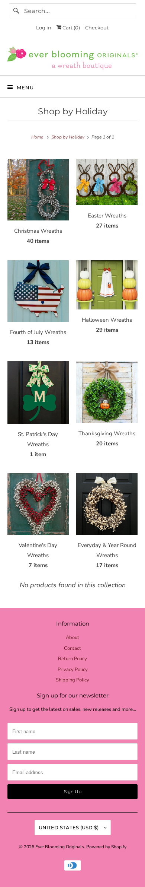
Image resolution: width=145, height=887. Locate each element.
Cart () (70, 28)
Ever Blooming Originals (59, 847)
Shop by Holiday (72, 111)
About (72, 637)
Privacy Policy (73, 669)
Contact (72, 648)
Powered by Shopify (106, 847)
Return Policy (72, 658)
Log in (43, 28)
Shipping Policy (72, 680)
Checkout (97, 28)
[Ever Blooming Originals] (72, 58)
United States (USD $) (69, 827)
